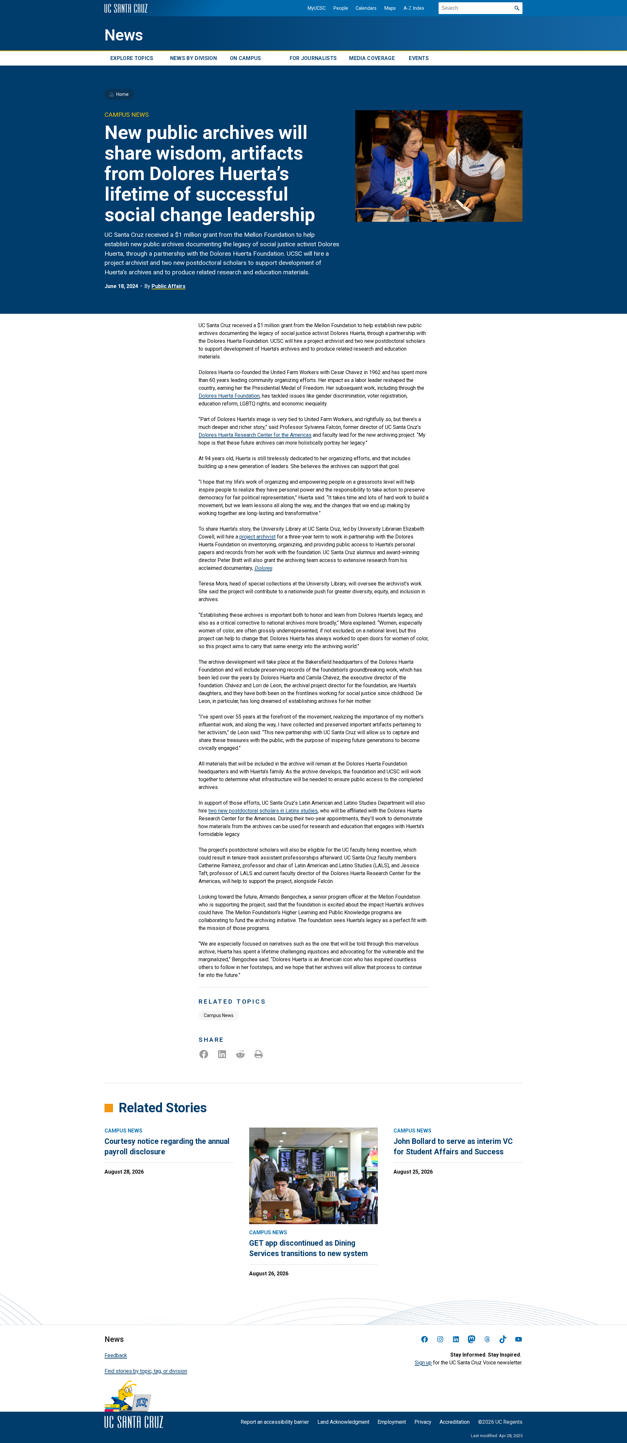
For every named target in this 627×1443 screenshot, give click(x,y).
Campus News (218, 1015)
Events (419, 58)
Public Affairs (168, 286)
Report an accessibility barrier (275, 1422)
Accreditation (455, 1422)
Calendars (366, 8)
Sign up (423, 1362)
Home (122, 94)
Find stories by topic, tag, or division (145, 1371)
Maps (390, 8)
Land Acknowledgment (343, 1422)
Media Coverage (371, 58)
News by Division (193, 58)
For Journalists (313, 58)
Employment (392, 1422)
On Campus (245, 58)
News (123, 35)
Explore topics (131, 58)
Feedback (115, 1355)
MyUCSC (317, 8)
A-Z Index (414, 8)
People (340, 8)
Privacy (422, 1422)
